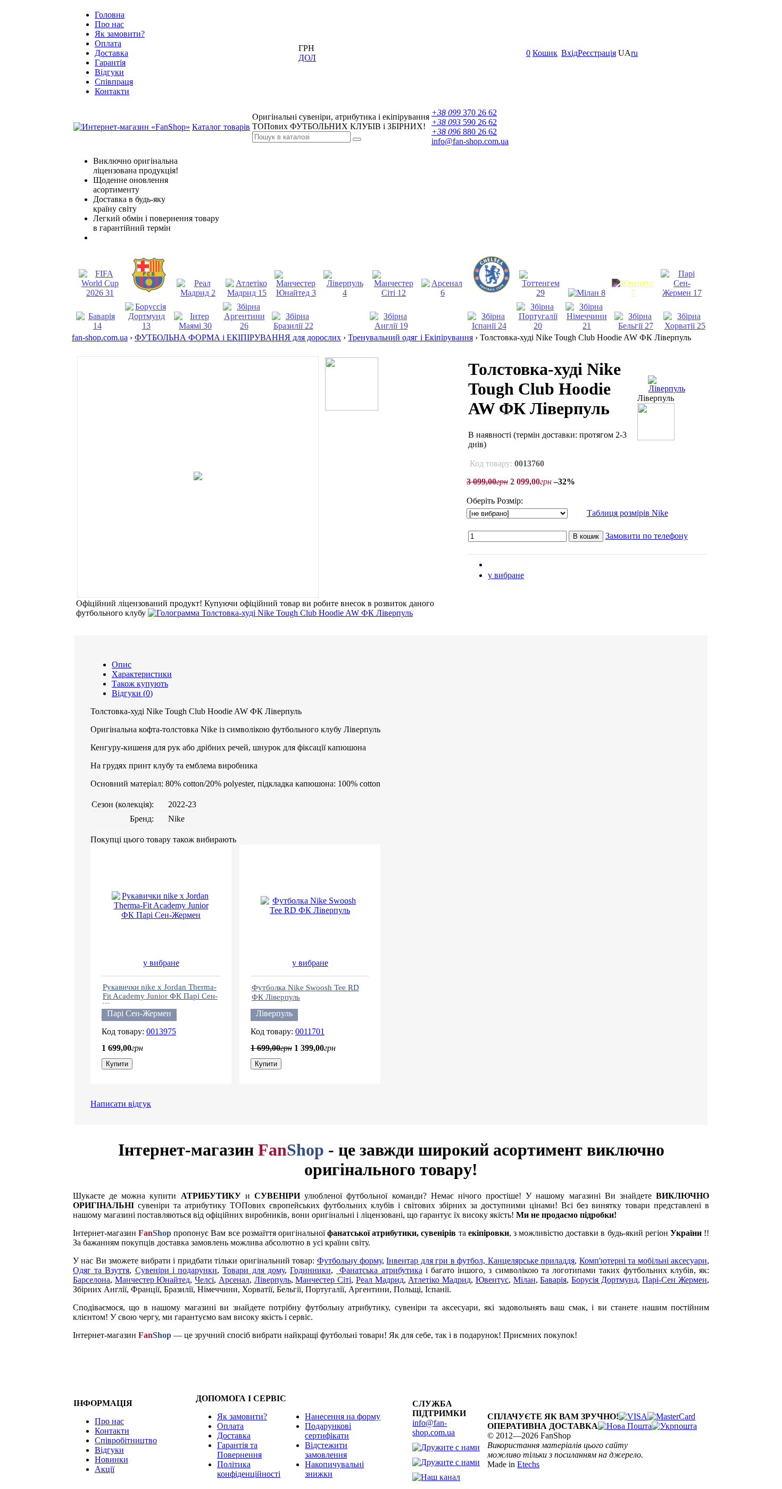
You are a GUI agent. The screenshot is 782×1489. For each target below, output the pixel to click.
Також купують (140, 683)
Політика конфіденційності (248, 1469)
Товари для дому (253, 1270)
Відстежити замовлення (326, 1450)
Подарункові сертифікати (328, 1430)
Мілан (524, 1279)
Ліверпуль (272, 1279)
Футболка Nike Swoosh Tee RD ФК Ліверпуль (305, 992)
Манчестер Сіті (323, 1279)
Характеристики (142, 674)
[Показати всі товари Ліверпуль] (666, 388)
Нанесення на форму (342, 1416)
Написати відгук (120, 1103)
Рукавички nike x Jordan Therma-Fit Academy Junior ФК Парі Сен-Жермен (160, 996)
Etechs (528, 1464)
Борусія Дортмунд (604, 1279)
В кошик (586, 536)
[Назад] (683, 339)
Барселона (91, 1279)
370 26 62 (464, 112)
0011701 (310, 1031)
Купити (117, 1064)
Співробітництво (126, 1440)
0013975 (161, 1031)
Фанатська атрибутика (379, 1270)
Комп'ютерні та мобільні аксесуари (643, 1260)
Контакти (112, 91)
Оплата (108, 43)
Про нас (109, 24)
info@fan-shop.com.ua (470, 141)
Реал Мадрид (380, 1279)
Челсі (204, 1279)
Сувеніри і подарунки (176, 1270)
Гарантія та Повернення (239, 1450)
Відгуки (109, 72)
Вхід (569, 52)
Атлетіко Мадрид (439, 1279)
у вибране (506, 575)
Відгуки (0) (132, 693)
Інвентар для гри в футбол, (436, 1260)
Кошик (545, 52)
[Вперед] (699, 339)
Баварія (553, 1279)
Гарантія (110, 62)
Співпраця (114, 81)
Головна (109, 14)
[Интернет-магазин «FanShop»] (131, 126)
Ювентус (492, 1279)
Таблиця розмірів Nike (627, 512)
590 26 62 (464, 122)
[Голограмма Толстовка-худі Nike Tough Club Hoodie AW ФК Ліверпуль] (280, 612)
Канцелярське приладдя (531, 1260)
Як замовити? (120, 33)
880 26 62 (464, 131)
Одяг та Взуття (101, 1270)
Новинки (111, 1459)
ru (634, 52)
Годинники (310, 1270)
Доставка (111, 52)
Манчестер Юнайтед (152, 1279)
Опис (121, 664)
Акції (104, 1469)
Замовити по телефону (646, 535)
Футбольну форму (349, 1260)
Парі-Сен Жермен (674, 1279)
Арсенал (234, 1279)
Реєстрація (597, 52)
